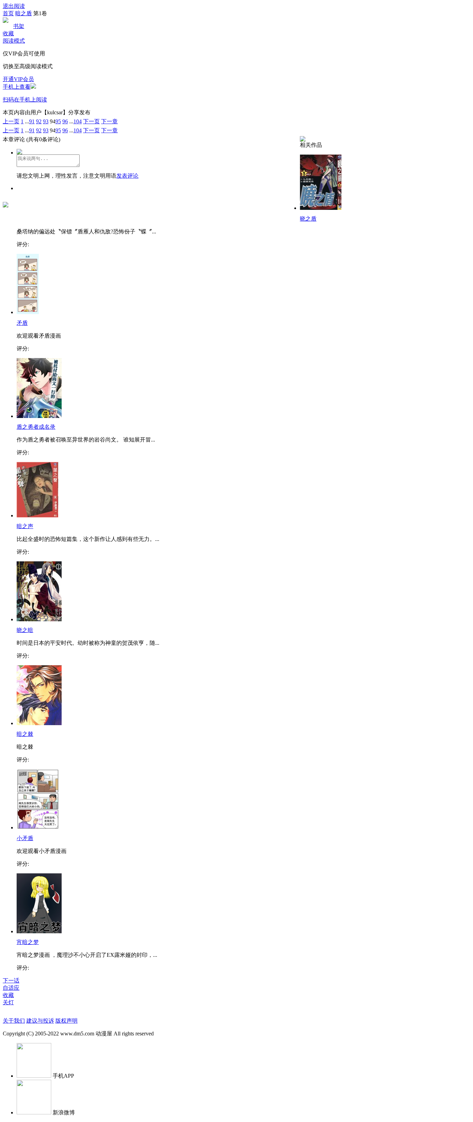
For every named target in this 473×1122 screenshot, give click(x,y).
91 (32, 121)
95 (58, 121)
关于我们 (14, 1021)
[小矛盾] (38, 827)
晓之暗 (25, 630)
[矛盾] (28, 312)
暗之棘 (25, 734)
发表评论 (127, 176)
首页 (8, 13)
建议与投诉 (40, 1021)
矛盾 (22, 323)
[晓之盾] (320, 208)
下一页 (91, 121)
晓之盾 (308, 219)
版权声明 (66, 1021)
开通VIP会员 (18, 79)
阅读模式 (14, 41)
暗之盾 (23, 13)
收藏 (8, 33)
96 (65, 121)
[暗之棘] (39, 723)
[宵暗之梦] (39, 931)
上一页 (11, 121)
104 (77, 121)
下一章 (109, 121)
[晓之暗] (39, 619)
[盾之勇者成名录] (39, 416)
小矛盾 (25, 838)
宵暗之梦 (28, 942)
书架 (18, 26)
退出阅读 (14, 6)
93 (45, 121)
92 (39, 121)
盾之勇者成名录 (36, 427)
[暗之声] (37, 515)
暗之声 (25, 526)
